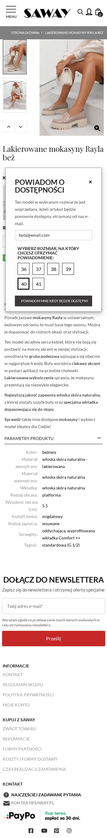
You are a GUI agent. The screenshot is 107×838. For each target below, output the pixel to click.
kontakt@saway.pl (32, 802)
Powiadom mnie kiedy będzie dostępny (54, 301)
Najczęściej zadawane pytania (46, 794)
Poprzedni (9, 126)
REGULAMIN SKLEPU (23, 684)
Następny (20, 126)
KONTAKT (13, 674)
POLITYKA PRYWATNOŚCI (28, 694)
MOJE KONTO (16, 704)
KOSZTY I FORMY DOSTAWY (30, 758)
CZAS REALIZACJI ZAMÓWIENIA (34, 769)
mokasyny (68, 419)
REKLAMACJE (16, 738)
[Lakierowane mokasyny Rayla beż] (71, 87)
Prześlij (53, 638)
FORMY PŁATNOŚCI (22, 748)
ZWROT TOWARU (19, 728)
